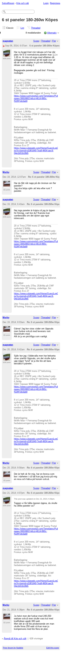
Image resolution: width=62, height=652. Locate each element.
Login (46, 3)
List (22, 28)
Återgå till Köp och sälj (15, 638)
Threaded (35, 28)
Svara (36, 41)
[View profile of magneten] (6, 55)
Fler (54, 41)
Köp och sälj (22, 3)
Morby (6, 172)
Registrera (55, 3)
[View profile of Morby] (6, 186)
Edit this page (52, 648)
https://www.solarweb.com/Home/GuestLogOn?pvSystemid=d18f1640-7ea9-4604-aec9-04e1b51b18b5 (37, 151)
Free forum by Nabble (13, 648)
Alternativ (52, 32)
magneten (8, 41)
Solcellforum (8, 3)
